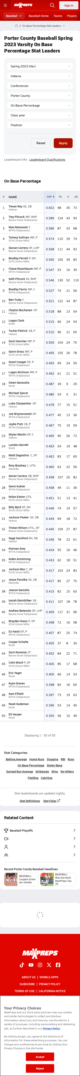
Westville (14, 468)
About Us (28, 977)
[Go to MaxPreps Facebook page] (58, 965)
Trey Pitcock (17, 217)
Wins (54, 771)
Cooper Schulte (18, 642)
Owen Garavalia (19, 382)
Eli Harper (15, 714)
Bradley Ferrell (18, 258)
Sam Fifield (16, 694)
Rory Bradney (17, 465)
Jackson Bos (17, 569)
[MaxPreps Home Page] (16, 25)
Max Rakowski (18, 227)
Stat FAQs (49, 801)
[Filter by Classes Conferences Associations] (40, 85)
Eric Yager (15, 673)
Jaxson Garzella (19, 590)
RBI (63, 759)
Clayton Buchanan (21, 310)
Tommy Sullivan (19, 237)
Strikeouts (42, 771)
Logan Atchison (19, 372)
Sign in (68, 5)
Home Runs (36, 759)
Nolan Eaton (17, 497)
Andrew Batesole (20, 610)
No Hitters (67, 771)
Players (72, 16)
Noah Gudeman (19, 704)
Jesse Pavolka (18, 579)
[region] (40, 1036)
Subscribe (27, 984)
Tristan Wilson (18, 528)
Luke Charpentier (20, 403)
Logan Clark (16, 320)
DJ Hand (14, 631)
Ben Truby (15, 299)
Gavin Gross (16, 351)
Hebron (13, 209)
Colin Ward (16, 662)
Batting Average (16, 759)
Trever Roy (15, 206)
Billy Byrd (15, 507)
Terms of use (25, 991)
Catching (46, 778)
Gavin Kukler (17, 486)
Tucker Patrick (18, 331)
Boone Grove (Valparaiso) (23, 220)
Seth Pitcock (17, 279)
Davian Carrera (18, 248)
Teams (58, 16)
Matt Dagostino (19, 455)
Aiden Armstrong (20, 559)
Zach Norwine (18, 652)
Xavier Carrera (18, 476)
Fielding (33, 778)
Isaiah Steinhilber (20, 600)
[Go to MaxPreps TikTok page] (21, 965)
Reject (40, 1068)
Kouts (12, 323)
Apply (63, 142)
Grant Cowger (17, 362)
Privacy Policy (49, 984)
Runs (71, 759)
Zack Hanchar (18, 341)
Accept (40, 1057)
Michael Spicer (18, 393)
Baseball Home (39, 16)
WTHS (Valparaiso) (19, 396)
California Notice (52, 991)
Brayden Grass (18, 621)
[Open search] (52, 5)
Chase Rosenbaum (21, 268)
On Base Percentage (31, 765)
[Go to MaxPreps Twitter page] (49, 965)
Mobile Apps (49, 977)
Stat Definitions (30, 801)
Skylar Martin (17, 434)
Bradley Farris (18, 289)
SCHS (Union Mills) (19, 240)
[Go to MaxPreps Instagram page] (40, 965)
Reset (41, 142)
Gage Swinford (18, 538)
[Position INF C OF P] (40, 125)
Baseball (11, 16)
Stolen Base (54, 765)
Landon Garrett (18, 445)
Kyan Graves (17, 683)
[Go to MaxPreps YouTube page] (31, 965)
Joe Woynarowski (20, 414)
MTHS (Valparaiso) (19, 230)
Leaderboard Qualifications (47, 160)
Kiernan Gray (17, 548)
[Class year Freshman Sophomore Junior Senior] (40, 115)
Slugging (52, 759)
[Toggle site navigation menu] (5, 5)
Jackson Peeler (19, 517)
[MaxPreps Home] (23, 5)
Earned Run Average (19, 771)
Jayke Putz (16, 424)
